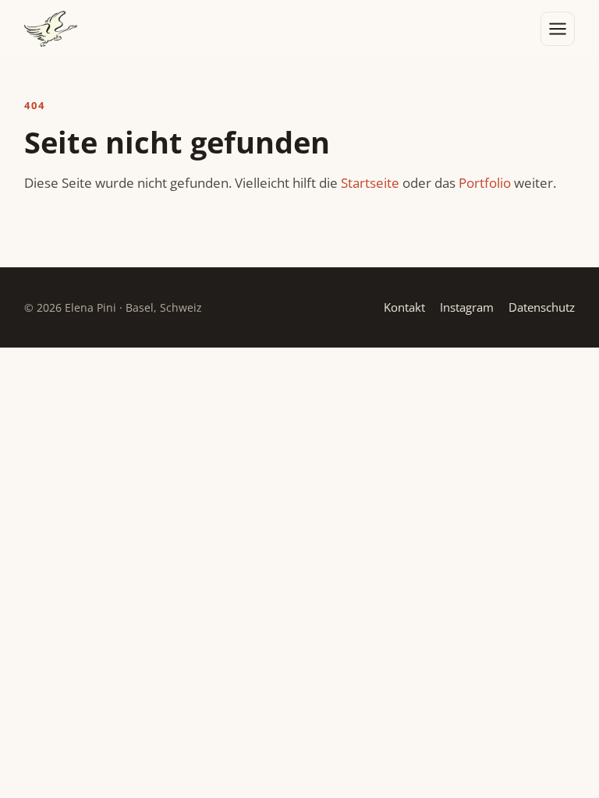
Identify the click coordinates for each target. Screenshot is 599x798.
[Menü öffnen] (558, 29)
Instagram (467, 307)
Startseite (370, 183)
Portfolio (485, 183)
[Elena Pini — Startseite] (50, 29)
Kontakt (404, 307)
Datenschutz (542, 307)
